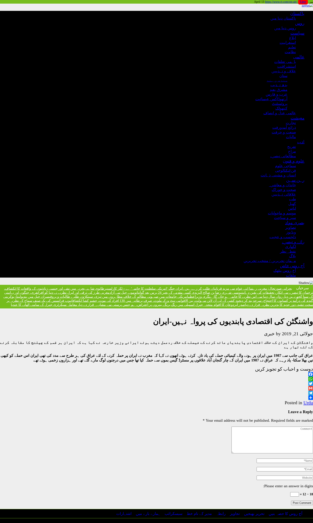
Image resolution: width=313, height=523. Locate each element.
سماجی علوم (285, 166)
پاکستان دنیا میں (283, 18)
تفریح (291, 147)
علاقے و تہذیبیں (283, 71)
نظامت (290, 52)
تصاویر (290, 227)
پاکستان (297, 13)
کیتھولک (281, 108)
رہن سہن (295, 180)
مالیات (291, 137)
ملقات (291, 275)
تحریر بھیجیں (254, 514)
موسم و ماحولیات (282, 213)
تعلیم (292, 47)
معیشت (297, 118)
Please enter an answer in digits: (288, 486)
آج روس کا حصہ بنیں (285, 514)
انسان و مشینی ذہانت (278, 175)
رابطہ (221, 514)
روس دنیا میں (285, 28)
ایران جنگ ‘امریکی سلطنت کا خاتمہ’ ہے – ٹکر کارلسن (145, 288)
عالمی (298, 56)
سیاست (297, 33)
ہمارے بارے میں (148, 514)
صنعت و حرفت (284, 132)
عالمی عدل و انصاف (279, 113)
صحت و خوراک (284, 190)
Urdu (308, 402)
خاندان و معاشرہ (282, 185)
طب (292, 199)
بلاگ (292, 256)
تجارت (291, 123)
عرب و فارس (276, 94)
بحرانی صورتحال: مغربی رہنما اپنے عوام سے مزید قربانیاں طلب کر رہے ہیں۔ (237, 288)
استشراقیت (286, 66)
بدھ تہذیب (278, 85)
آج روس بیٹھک (284, 270)
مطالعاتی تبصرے (283, 156)
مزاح (292, 151)
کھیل (292, 204)
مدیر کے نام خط (199, 514)
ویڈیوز (291, 232)
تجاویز (235, 514)
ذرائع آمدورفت (284, 127)
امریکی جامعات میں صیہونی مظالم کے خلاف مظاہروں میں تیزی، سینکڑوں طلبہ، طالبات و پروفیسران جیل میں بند (105, 296)
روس (299, 23)
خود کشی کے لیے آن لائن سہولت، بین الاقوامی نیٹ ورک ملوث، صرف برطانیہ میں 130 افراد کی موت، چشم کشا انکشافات (156, 300)
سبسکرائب (173, 514)
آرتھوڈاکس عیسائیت (271, 99)
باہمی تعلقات (285, 62)
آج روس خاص (292, 265)
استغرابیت (288, 42)
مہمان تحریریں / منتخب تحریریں (270, 261)
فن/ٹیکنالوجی (285, 170)
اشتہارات (124, 514)
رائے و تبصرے (293, 241)
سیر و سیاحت (285, 218)
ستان (283, 76)
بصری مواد (294, 222)
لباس (292, 208)
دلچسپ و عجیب (283, 237)
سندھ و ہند (277, 80)
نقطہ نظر (288, 251)
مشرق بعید (278, 89)
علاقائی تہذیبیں (283, 194)
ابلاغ (292, 38)
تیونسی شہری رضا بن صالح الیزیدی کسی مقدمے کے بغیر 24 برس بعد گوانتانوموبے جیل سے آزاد (176, 292)
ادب (300, 141)
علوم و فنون (293, 161)
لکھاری (290, 247)
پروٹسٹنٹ (279, 104)
